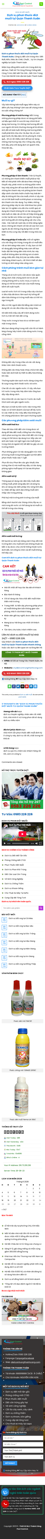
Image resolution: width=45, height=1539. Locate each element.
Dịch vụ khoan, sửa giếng (18, 1416)
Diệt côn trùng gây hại (17, 1402)
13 (14, 1196)
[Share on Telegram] (35, 686)
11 (2, 1196)
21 (21, 1200)
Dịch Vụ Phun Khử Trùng (15, 869)
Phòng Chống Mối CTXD (15, 860)
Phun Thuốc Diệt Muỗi (14, 865)
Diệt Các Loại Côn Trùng (15, 874)
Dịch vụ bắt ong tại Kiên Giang (22, 949)
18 (2, 1200)
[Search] (41, 4)
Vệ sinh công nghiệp (16, 1406)
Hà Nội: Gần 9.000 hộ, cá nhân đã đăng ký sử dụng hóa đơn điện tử (23, 1273)
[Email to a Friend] (22, 686)
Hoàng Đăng (32, 25)
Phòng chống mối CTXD (17, 1395)
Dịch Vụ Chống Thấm (14, 883)
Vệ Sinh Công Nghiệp (14, 879)
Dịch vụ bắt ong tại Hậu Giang (22, 941)
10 (39, 1192)
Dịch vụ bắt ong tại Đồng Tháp (22, 964)
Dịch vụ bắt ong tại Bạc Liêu (21, 926)
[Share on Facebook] (14, 686)
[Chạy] (5, 843)
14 (21, 1196)
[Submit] (41, 908)
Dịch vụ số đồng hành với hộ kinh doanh (22, 1279)
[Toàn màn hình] (40, 843)
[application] (22, 834)
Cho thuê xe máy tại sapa (19, 1423)
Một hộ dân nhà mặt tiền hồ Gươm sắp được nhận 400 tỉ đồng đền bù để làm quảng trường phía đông (22, 1236)
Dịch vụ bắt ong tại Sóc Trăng (22, 933)
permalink (22, 697)
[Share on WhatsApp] (10, 686)
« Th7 (4, 1209)
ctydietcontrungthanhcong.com (28, 668)
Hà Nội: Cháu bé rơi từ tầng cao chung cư (23, 1244)
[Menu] (3, 4)
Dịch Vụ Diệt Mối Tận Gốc (16, 855)
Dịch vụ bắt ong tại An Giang (21, 956)
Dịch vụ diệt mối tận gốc (18, 1391)
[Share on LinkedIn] (31, 686)
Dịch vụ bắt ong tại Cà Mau (21, 918)
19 (8, 1200)
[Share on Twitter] (18, 686)
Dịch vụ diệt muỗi (22, 12)
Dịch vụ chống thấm (16, 1413)
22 (27, 1200)
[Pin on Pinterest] (27, 686)
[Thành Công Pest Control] (22, 4)
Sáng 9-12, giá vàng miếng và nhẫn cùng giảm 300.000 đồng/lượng (22, 1250)
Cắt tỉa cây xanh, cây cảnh (19, 1409)
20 (15, 1200)
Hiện (23, 95)
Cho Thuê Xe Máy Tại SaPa (16, 893)
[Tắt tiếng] (36, 843)
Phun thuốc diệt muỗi (16, 1399)
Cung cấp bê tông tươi (17, 1420)
